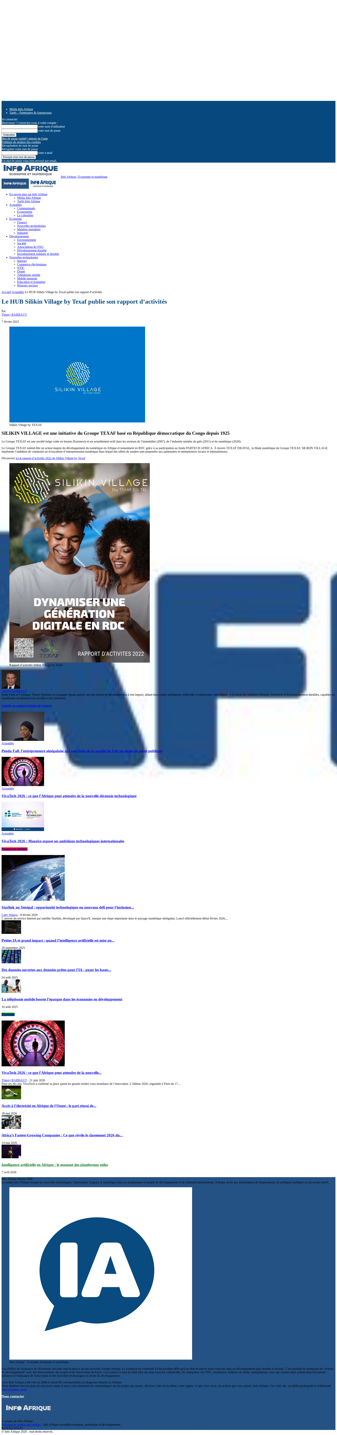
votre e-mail (45, 152)
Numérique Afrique (14, 849)
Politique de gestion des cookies (21, 142)
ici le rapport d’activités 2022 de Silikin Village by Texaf (50, 458)
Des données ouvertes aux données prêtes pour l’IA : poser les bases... (56, 970)
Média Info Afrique (21, 109)
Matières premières (28, 229)
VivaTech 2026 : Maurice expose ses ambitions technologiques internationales (63, 841)
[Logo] (16, 187)
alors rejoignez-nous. (14, 1389)
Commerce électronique (31, 264)
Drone (21, 271)
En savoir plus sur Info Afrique (28, 194)
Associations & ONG (30, 247)
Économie (8, 1014)
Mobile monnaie (27, 278)
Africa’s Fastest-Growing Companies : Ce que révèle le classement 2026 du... (62, 1135)
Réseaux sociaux (27, 285)
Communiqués (26, 208)
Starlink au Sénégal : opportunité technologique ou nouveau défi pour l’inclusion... (68, 907)
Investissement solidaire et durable (38, 254)
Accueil (6, 292)
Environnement (26, 240)
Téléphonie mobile (28, 275)
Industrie (22, 232)
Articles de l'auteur (39, 705)
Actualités (15, 204)
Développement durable (32, 250)
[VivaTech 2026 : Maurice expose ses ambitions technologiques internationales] (23, 830)
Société (21, 243)
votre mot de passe (49, 130)
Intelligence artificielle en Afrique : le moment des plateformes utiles (55, 1165)
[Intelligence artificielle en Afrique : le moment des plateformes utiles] (11, 1157)
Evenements (24, 211)
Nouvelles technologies (31, 225)
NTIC (21, 268)
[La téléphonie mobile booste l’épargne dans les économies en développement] (11, 991)
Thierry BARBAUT (14, 314)
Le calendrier (25, 215)
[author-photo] (11, 687)
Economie (15, 218)
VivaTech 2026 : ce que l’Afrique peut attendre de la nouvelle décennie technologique (69, 796)
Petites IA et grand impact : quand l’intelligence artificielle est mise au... (58, 940)
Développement (19, 236)
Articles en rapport (14, 705)
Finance (22, 222)
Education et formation (31, 282)
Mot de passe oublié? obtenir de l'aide (25, 138)
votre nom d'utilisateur (51, 126)
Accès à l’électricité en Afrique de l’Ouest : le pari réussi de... (49, 1106)
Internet (22, 261)
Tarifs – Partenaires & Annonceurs (30, 112)
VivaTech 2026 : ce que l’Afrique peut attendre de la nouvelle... (52, 1073)
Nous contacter (13, 1396)
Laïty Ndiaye (10, 915)
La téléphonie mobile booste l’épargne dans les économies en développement (62, 999)
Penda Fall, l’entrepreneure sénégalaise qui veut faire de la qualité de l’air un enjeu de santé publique (82, 751)
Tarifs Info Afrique (28, 201)
